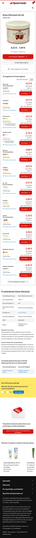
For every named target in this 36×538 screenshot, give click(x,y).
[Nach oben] (33, 533)
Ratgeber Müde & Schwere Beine (23, 371)
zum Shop (24, 93)
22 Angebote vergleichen (18, 51)
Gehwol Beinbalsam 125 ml (11, 463)
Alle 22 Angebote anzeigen (16, 281)
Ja (4, 392)
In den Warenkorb (21, 62)
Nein (10, 392)
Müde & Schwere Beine (7, 371)
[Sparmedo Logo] (18, 3)
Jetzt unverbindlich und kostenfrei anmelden (18, 431)
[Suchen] (32, 8)
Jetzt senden (18, 392)
